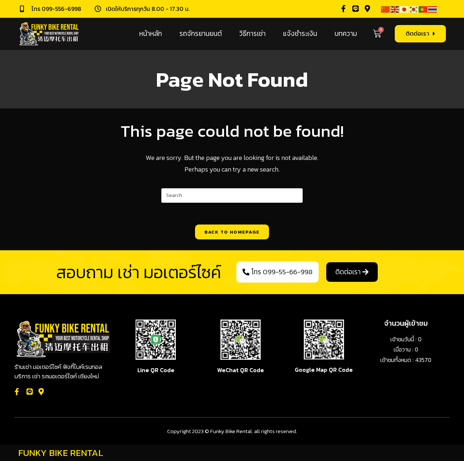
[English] (395, 8)
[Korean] (414, 8)
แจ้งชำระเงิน (300, 33)
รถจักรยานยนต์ (200, 33)
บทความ (346, 33)
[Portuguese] (423, 8)
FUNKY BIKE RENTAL (60, 453)
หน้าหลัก (150, 33)
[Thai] (433, 8)
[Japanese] (404, 8)
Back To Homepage (232, 232)
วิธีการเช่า (252, 33)
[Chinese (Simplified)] (385, 8)
